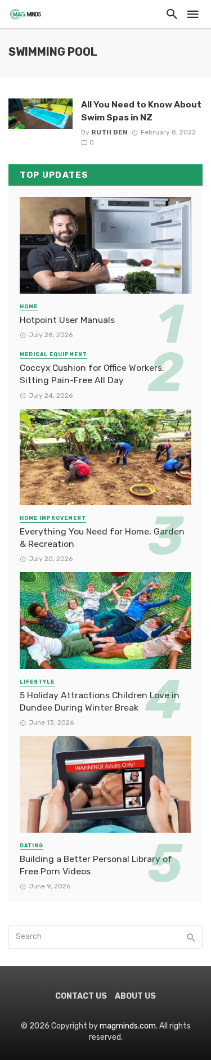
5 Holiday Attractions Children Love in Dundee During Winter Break (99, 701)
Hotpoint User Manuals (67, 320)
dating (31, 845)
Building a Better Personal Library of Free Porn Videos (96, 865)
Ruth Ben (109, 132)
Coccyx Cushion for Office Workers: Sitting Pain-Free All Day (92, 373)
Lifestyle (37, 682)
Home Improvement (53, 518)
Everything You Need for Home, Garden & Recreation (102, 537)
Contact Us (81, 996)
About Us (135, 996)
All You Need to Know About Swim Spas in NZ (141, 110)
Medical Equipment (53, 354)
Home (29, 306)
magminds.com (128, 1026)
